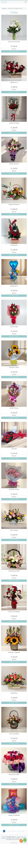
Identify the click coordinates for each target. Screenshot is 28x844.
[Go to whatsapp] (25, 840)
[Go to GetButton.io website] (25, 842)
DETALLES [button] (14, 48)
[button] (14, 51)
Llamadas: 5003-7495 (21, 836)
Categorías (4, 8)
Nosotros (4, 836)
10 (23, 831)
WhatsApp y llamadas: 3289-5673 (9, 838)
